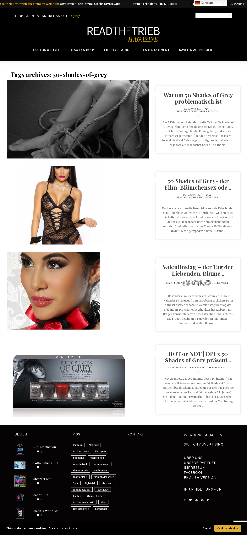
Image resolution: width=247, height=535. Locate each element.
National (94, 445)
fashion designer (104, 476)
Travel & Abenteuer (194, 50)
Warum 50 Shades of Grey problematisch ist (198, 98)
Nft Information (44, 447)
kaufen (77, 496)
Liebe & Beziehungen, (199, 283)
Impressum (195, 467)
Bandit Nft (40, 495)
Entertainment (156, 50)
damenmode (80, 470)
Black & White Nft (45, 511)
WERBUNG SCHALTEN (203, 435)
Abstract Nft (42, 479)
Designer (100, 451)
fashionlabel (80, 476)
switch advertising (203, 444)
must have (103, 489)
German (206, 3)
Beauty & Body (82, 50)
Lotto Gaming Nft (45, 463)
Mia (208, 194)
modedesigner (82, 489)
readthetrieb (80, 464)
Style (76, 483)
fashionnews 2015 (83, 502)
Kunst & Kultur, (175, 283)
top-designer (81, 508)
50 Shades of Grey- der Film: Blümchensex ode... (198, 184)
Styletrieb (90, 483)
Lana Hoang (197, 367)
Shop (103, 502)
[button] (79, 528)
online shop (97, 457)
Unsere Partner (200, 463)
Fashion (78, 445)
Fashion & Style (46, 50)
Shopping (78, 457)
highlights (101, 508)
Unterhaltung (208, 197)
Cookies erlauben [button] (228, 528)
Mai (207, 108)
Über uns (193, 458)
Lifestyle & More (119, 50)
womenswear (102, 464)
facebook (193, 473)
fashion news (81, 451)
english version (200, 478)
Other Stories (208, 111)
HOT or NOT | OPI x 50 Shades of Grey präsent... (198, 357)
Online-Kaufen (95, 496)
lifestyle (106, 483)
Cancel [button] (207, 528)
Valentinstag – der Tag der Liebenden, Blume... (198, 270)
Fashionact (100, 470)
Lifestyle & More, (187, 111)
